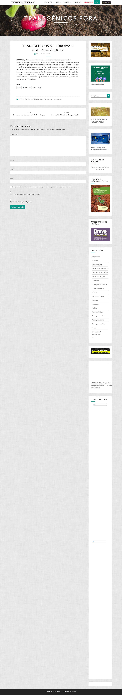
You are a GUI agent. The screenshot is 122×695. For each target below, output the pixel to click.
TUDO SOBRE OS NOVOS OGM (99, 120)
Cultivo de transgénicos (99, 276)
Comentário (14, 134)
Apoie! (97, 2)
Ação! (57, 2)
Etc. (93, 338)
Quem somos (48, 2)
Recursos (66, 2)
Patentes (95, 300)
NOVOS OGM (89, 2)
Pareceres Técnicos (98, 296)
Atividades (26, 99)
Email (12, 169)
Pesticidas (95, 304)
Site (11, 178)
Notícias (94, 292)
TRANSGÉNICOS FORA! (68, 691)
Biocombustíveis (97, 264)
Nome (12, 160)
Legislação (95, 280)
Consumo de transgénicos (100, 272)
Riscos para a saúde (98, 320)
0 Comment (57, 54)
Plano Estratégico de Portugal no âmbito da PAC (100, 149)
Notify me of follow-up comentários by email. (25, 194)
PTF (20, 99)
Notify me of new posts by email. (21, 202)
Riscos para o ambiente (99, 324)
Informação (76, 2)
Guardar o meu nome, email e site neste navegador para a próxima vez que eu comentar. (41, 187)
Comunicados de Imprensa (53, 99)
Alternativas (96, 257)
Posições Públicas (37, 99)
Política (94, 308)
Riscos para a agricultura (99, 316)
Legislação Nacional (98, 288)
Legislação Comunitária (99, 284)
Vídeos (94, 328)
